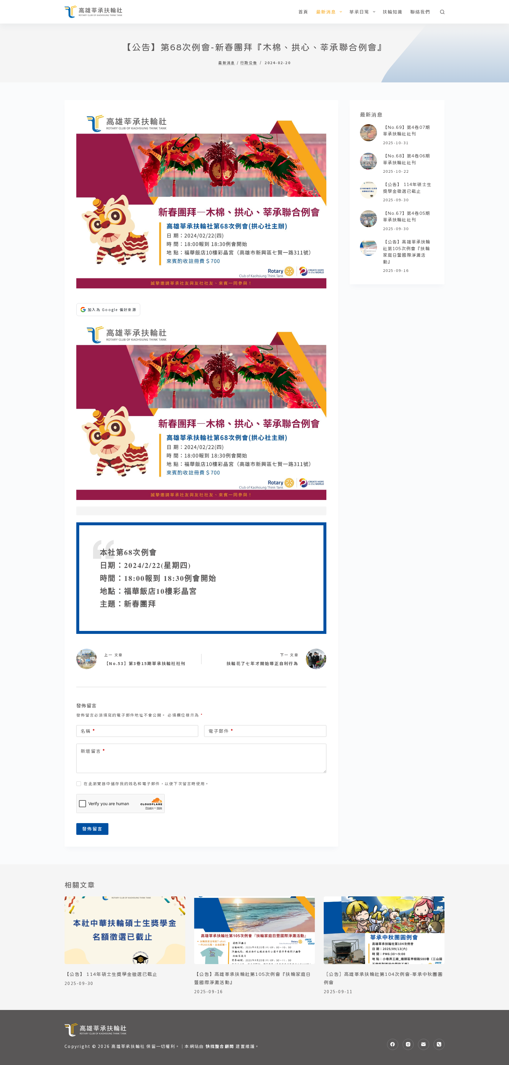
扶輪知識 (393, 12)
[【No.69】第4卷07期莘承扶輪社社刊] (368, 132)
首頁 (303, 12)
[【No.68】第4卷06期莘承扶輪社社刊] (368, 161)
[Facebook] (392, 1044)
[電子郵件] (423, 1044)
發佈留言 (92, 828)
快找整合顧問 (220, 1046)
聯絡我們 (420, 12)
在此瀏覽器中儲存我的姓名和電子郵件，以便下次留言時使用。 (146, 783)
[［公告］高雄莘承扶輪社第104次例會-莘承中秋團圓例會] (384, 930)
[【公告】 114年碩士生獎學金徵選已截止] (368, 189)
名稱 (88, 731)
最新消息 (326, 12)
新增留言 (93, 751)
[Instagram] (408, 1044)
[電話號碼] (439, 1044)
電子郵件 (221, 731)
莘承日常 (359, 12)
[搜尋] (442, 12)
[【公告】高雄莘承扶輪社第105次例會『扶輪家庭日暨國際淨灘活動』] (368, 247)
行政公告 (248, 62)
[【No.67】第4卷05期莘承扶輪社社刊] (368, 218)
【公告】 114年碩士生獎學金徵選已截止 (111, 974)
